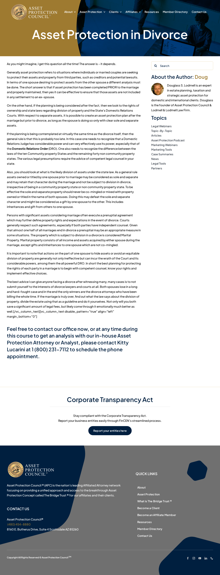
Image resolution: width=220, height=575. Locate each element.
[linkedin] (206, 558)
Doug (201, 77)
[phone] (212, 558)
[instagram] (193, 558)
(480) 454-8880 (19, 524)
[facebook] (187, 558)
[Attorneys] (34, 5)
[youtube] (200, 558)
